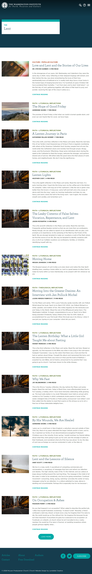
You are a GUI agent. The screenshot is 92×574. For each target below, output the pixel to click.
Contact (6, 559)
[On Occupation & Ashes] (15, 505)
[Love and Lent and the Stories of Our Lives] (15, 69)
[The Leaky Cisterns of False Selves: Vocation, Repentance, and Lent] (15, 218)
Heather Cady (38, 178)
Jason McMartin (39, 221)
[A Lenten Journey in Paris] (15, 138)
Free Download (26, 559)
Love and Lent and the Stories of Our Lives (60, 65)
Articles (6, 555)
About (21, 555)
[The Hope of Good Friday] (15, 111)
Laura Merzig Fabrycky (42, 298)
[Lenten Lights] (15, 179)
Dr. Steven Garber (40, 69)
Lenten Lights (41, 175)
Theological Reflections (51, 288)
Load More (46, 537)
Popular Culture (50, 62)
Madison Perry (38, 504)
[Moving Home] (15, 265)
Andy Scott (37, 462)
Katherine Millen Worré (42, 137)
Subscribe (81, 556)
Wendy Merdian (39, 344)
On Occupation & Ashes (48, 500)
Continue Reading (40, 94)
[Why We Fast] (15, 384)
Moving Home (41, 259)
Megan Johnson (39, 262)
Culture (36, 62)
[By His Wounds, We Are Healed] (15, 426)
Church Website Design (38, 571)
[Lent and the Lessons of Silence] (15, 464)
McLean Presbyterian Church (18, 571)
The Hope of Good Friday (49, 106)
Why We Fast (41, 379)
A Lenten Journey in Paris (49, 133)
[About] (84, 5)
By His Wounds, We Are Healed (53, 420)
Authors (39, 555)
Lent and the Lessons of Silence (53, 459)
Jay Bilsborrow (39, 382)
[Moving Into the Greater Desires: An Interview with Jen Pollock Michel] (15, 295)
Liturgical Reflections (50, 103)
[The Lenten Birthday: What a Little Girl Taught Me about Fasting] (15, 341)
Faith (34, 103)
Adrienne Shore (39, 110)
